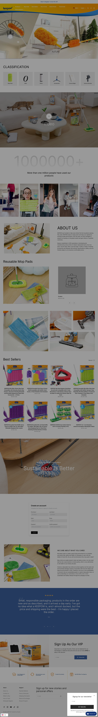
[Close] (94, 695)
